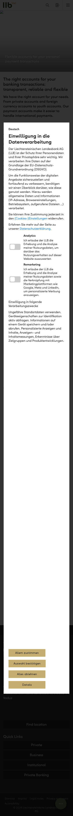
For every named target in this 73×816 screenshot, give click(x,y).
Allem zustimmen (27, 653)
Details (27, 685)
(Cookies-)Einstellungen (31, 218)
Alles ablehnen (27, 674)
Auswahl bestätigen (27, 663)
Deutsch (14, 129)
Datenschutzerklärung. (35, 229)
